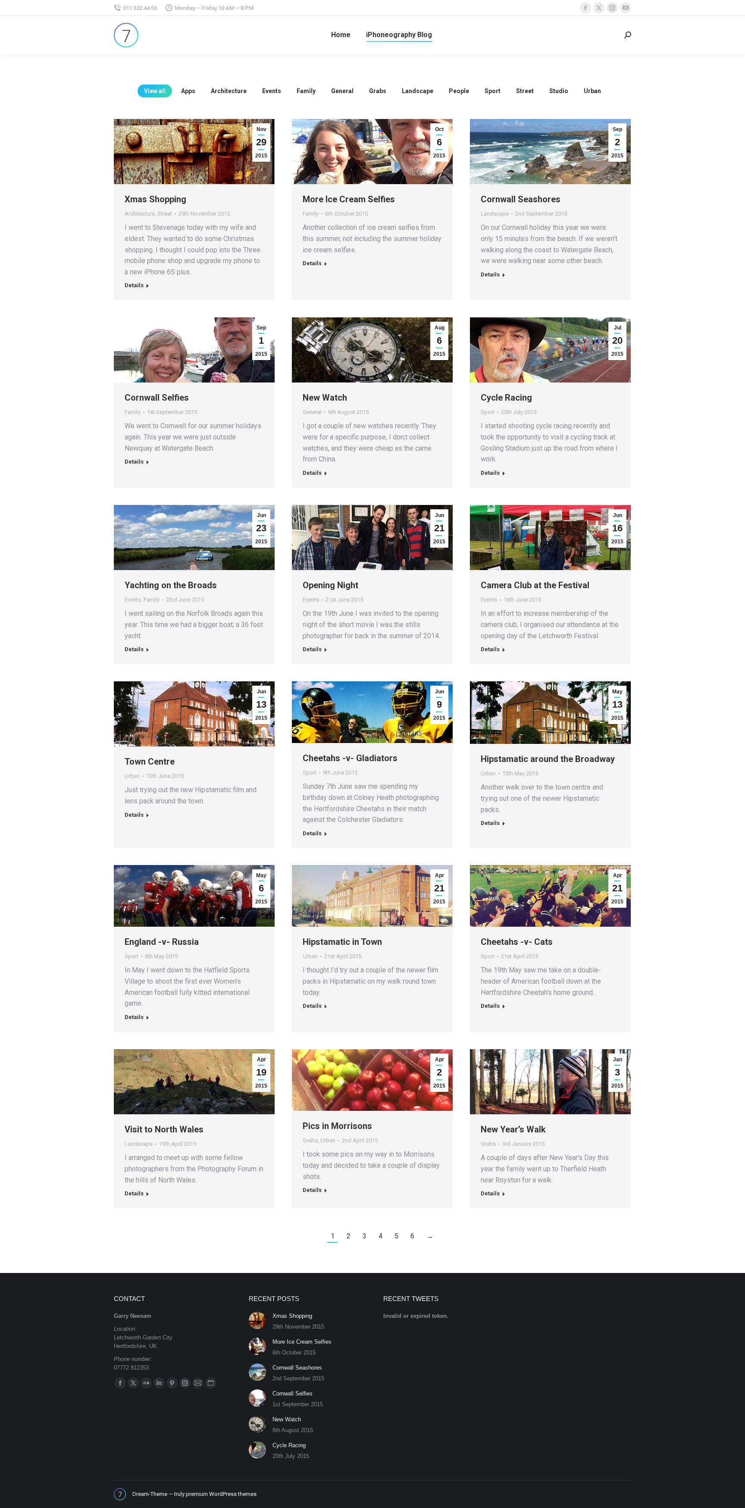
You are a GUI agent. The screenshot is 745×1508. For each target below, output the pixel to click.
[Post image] (257, 1320)
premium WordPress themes (221, 1494)
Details (134, 285)
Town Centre (150, 761)
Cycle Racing (506, 397)
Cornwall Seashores (520, 199)
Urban (592, 91)
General (342, 91)
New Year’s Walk (513, 1129)
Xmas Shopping (155, 199)
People (459, 91)
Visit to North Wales (164, 1129)
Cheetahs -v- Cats (517, 942)
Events (271, 91)
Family (306, 91)
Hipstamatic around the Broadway (548, 759)
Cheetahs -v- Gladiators (350, 758)
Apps (188, 91)
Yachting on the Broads (171, 585)
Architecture (229, 91)
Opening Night (330, 585)
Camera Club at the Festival (535, 585)
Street (525, 91)
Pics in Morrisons (337, 1126)
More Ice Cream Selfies (349, 199)
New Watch (325, 397)
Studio (558, 91)
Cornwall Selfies (157, 397)
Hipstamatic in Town (342, 942)
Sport (493, 91)
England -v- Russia (162, 942)
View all (155, 91)
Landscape (417, 91)
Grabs (377, 91)
